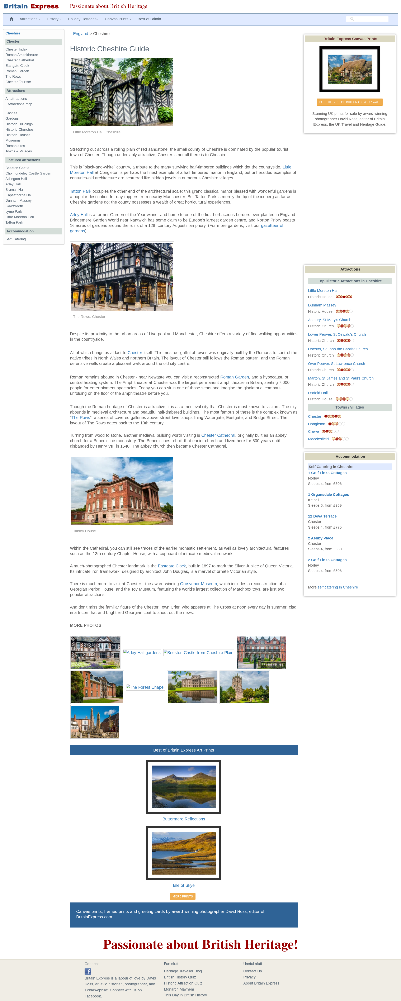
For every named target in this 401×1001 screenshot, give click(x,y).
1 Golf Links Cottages (327, 473)
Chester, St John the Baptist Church (338, 349)
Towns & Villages (18, 151)
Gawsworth (14, 206)
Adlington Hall (16, 179)
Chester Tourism (18, 82)
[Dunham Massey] (97, 686)
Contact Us (252, 970)
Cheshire (12, 33)
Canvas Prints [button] (117, 19)
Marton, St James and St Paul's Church (341, 378)
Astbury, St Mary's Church (329, 320)
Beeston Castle (17, 168)
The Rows (80, 417)
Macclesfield (318, 439)
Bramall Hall (14, 190)
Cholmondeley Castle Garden (28, 173)
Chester (135, 352)
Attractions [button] (29, 19)
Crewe (313, 431)
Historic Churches (19, 130)
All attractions (16, 99)
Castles (11, 113)
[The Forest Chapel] (145, 686)
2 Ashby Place (320, 538)
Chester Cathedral (218, 435)
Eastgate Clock (172, 566)
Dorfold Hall (318, 393)
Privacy (249, 976)
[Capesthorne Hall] (261, 652)
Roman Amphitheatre (21, 55)
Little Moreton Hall (19, 217)
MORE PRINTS (183, 896)
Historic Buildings (19, 124)
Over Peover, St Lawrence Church (336, 364)
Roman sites (15, 146)
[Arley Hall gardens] (142, 652)
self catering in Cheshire (338, 587)
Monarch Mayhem (179, 989)
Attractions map (20, 104)
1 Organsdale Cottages (328, 494)
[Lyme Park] (192, 686)
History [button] (53, 19)
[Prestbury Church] (244, 686)
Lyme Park (13, 212)
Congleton (316, 424)
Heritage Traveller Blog (183, 970)
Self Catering (15, 239)
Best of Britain (149, 19)
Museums (13, 140)
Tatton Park (80, 191)
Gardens (12, 118)
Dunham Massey (18, 200)
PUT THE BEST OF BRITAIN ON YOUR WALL (349, 102)
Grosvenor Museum (198, 583)
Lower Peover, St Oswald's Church (337, 334)
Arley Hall (79, 214)
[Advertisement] (33, 312)
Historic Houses (17, 135)
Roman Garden (234, 377)
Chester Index (16, 49)
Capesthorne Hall (18, 195)
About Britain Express (261, 983)
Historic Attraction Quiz (183, 983)
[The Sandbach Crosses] (95, 721)
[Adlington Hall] (95, 652)
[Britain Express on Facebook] (88, 970)
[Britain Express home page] (33, 6)
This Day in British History (185, 994)
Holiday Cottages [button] (82, 19)
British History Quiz (180, 976)
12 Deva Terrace (322, 516)
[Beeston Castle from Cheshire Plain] (198, 652)
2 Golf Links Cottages (327, 560)
